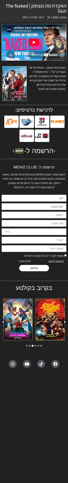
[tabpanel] (50, 320)
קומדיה (33, 17)
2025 (25, 17)
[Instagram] (13, 364)
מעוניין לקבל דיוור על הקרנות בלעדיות (44, 255)
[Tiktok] (41, 364)
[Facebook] (55, 364)
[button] (4, 322)
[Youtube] (27, 364)
